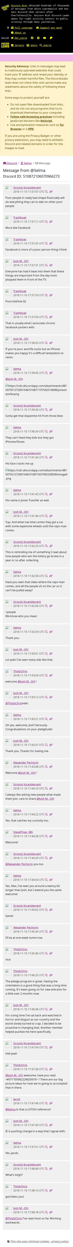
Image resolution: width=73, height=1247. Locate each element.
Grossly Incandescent (27, 187)
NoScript (46, 121)
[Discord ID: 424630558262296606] (8, 189)
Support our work (50, 27)
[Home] (5, 45)
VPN (31, 129)
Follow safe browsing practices (31, 117)
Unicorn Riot (19, 5)
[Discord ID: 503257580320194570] (8, 370)
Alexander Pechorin (25, 762)
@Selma (10, 1109)
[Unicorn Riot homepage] (5, 7)
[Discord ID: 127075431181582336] (8, 833)
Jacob (16, 1099)
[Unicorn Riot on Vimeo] (38, 38)
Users (33, 45)
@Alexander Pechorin (19, 864)
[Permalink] (50, 191)
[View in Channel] (46, 191)
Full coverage (22, 27)
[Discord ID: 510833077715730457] (8, 262)
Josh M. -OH (20, 261)
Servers (18, 45)
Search (46, 45)
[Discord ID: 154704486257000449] (8, 219)
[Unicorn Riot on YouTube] (44, 38)
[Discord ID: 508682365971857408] (8, 764)
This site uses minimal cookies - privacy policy (39, 1241)
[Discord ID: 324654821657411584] (8, 672)
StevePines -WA (23, 832)
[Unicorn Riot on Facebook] (32, 38)
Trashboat (19, 217)
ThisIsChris (20, 671)
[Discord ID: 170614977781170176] (8, 1100)
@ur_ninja (20, 38)
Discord (11, 163)
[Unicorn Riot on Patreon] (51, 38)
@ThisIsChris (13, 703)
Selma (27, 163)
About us (19, 32)
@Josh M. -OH (14, 379)
